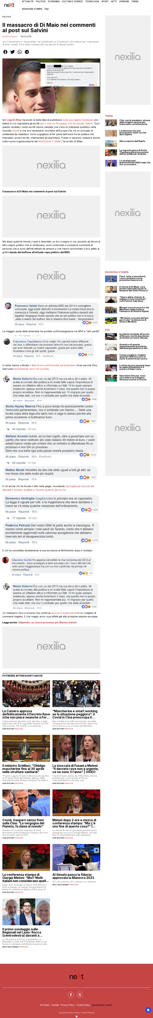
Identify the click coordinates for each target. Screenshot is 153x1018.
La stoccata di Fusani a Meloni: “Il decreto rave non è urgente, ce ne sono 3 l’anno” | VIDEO (75, 768)
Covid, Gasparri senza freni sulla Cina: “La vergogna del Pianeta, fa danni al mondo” (23, 823)
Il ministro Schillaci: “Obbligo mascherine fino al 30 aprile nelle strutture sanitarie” (23, 768)
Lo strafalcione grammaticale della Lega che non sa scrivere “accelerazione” (134, 162)
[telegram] (27, 53)
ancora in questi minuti (64, 612)
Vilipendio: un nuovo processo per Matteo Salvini (47, 622)
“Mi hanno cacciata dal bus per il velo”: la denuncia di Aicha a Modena (134, 320)
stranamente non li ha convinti (31, 368)
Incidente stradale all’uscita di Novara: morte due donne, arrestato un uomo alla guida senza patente (134, 336)
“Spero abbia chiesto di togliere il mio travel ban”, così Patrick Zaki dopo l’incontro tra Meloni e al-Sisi (134, 299)
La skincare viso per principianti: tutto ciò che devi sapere (132, 133)
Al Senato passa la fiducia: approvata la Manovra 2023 (73, 876)
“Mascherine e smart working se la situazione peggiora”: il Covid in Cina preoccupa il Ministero (74, 714)
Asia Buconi (8, 729)
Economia (53, 1)
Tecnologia (92, 1)
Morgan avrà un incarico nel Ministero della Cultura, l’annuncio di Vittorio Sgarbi (134, 309)
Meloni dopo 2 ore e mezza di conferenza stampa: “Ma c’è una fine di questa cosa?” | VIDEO (74, 823)
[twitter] (13, 53)
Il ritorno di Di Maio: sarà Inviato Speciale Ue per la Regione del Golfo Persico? (133, 289)
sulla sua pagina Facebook (78, 119)
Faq (47, 9)
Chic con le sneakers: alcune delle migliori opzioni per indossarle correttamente (134, 122)
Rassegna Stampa (32, 9)
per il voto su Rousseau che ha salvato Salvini (65, 123)
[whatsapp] (20, 53)
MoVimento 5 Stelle (49, 141)
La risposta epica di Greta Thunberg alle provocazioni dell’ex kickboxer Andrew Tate (134, 152)
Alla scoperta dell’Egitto (132, 141)
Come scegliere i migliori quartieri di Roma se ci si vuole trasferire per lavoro (133, 357)
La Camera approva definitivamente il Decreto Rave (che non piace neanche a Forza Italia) (26, 714)
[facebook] (5, 53)
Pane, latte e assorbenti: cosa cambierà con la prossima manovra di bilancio (132, 278)
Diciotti (15, 130)
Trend (135, 1)
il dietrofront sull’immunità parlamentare (52, 365)
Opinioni (124, 1)
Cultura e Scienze (72, 1)
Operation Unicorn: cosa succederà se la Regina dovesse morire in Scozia (132, 377)
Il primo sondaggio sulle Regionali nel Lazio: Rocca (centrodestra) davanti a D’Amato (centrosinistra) (21, 932)
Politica (41, 1)
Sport (105, 1)
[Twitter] (78, 993)
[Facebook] (69, 993)
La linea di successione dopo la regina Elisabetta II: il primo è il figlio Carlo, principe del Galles (134, 367)
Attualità (27, 1)
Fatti (114, 1)
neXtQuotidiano (10, 36)
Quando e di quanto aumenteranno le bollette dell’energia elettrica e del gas (133, 346)
